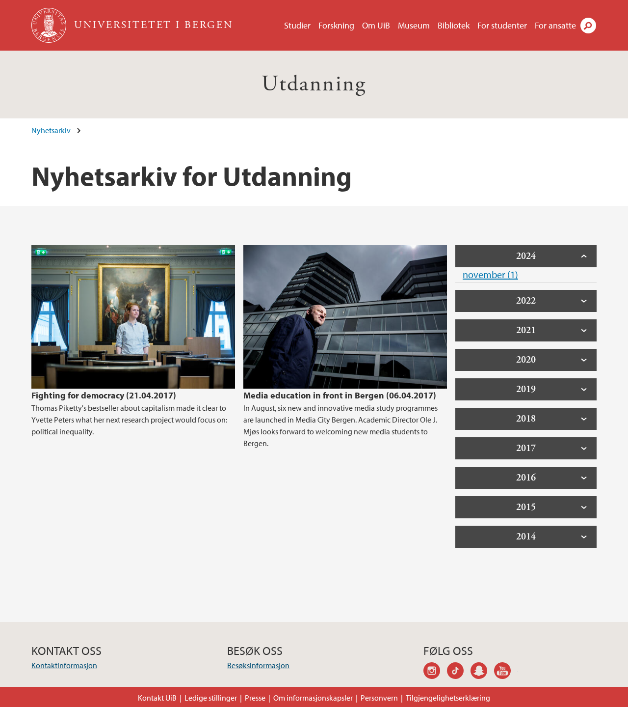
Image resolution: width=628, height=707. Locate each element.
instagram (435, 672)
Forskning (336, 25)
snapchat (482, 672)
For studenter (502, 25)
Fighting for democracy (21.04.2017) (103, 395)
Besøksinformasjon (258, 665)
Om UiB (376, 25)
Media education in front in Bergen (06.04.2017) (339, 395)
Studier (297, 25)
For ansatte (555, 25)
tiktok (459, 672)
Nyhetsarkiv (51, 130)
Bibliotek (454, 25)
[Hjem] (49, 25)
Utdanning (314, 84)
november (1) (490, 274)
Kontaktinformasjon (64, 665)
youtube (506, 672)
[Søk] (588, 25)
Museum (414, 25)
